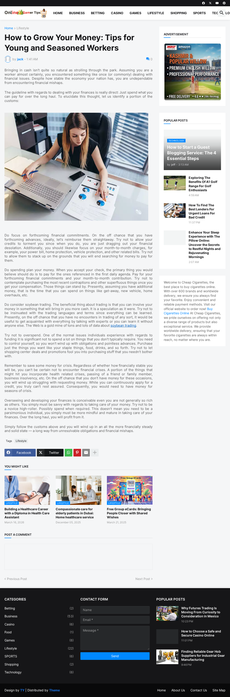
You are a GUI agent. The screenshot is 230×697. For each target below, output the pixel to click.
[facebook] (203, 3)
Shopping (178, 13)
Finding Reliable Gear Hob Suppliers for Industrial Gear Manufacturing (203, 655)
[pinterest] (224, 3)
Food (39, 632)
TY (22, 690)
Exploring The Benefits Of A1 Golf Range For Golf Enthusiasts (203, 184)
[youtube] (217, 3)
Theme (54, 690)
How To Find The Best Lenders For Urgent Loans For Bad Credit (202, 211)
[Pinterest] (77, 452)
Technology (39, 672)
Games (135, 13)
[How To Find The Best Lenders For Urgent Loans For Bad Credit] (175, 210)
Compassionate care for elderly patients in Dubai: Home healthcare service (75, 513)
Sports (199, 13)
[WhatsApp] (68, 452)
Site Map (219, 690)
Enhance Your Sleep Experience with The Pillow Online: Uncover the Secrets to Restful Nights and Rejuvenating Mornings (205, 244)
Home (58, 13)
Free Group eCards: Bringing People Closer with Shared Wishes (129, 513)
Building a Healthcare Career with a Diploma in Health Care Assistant (26, 513)
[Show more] (95, 452)
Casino (117, 13)
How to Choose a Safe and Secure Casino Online (201, 633)
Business (77, 13)
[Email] (86, 452)
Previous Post (17, 579)
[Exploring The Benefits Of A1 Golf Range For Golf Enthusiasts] (175, 183)
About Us (178, 690)
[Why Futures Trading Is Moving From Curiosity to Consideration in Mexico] (167, 613)
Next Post (142, 579)
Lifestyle (156, 13)
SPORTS (39, 656)
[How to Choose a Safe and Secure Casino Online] (167, 636)
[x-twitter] (210, 3)
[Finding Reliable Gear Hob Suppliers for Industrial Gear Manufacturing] (167, 657)
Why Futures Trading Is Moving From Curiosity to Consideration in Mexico (200, 612)
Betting (98, 13)
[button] (222, 13)
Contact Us (198, 690)
